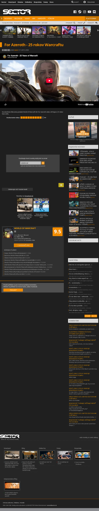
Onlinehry (28, 2)
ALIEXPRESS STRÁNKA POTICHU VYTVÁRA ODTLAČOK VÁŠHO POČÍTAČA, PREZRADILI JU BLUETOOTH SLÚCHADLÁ (82, 231)
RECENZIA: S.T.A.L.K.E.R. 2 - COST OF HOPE (54, 37)
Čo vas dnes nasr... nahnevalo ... (79, 296)
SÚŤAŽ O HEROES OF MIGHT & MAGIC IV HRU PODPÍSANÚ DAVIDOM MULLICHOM (82, 187)
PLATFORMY (91, 18)
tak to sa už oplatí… (74, 400)
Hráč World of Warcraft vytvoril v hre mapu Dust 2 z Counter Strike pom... (26, 265)
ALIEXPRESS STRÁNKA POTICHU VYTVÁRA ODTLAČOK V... (80, 333)
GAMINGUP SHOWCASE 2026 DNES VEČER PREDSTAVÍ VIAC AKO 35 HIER (82, 161)
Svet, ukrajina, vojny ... (76, 310)
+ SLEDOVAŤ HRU (23, 245)
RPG (22, 237)
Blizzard (20, 235)
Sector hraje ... (73, 292)
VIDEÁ (27, 18)
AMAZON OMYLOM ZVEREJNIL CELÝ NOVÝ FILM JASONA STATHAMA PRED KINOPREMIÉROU (83, 205)
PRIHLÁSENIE (91, 2)
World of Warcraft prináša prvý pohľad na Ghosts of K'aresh (22, 272)
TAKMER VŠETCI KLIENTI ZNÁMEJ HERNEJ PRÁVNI (7, 37)
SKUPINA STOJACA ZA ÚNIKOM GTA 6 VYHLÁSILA (38, 37)
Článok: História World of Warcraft (14, 258)
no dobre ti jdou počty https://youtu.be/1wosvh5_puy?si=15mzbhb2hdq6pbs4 (78, 408)
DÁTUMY (44, 23)
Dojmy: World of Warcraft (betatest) (15, 253)
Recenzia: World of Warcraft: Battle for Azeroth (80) (19, 260)
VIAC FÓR (94, 316)
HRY (33, 18)
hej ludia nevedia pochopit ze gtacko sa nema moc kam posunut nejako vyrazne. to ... (82, 353)
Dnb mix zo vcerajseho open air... (80, 265)
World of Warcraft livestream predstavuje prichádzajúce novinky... (24, 269)
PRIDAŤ (80, 23)
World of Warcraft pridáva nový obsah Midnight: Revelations (22, 262)
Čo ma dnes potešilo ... (76, 306)
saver (16, 50)
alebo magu (72, 377)
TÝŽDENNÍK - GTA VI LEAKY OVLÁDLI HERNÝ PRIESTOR (88, 153)
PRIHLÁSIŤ (13, 290)
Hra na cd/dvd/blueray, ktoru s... (79, 274)
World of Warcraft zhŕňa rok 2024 (14, 274)
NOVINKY (8, 18)
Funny (46, 2)
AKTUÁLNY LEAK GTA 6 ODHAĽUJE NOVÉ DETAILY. (84, 37)
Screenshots (73, 287)
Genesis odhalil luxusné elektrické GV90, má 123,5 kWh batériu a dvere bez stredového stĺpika (12, 464)
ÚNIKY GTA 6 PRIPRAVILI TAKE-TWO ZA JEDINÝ (67, 37)
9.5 (57, 231)
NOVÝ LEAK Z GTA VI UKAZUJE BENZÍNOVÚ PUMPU (87, 213)
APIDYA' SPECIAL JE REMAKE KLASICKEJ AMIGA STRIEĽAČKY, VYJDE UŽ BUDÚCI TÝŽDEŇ (81, 221)
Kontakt (22, 503)
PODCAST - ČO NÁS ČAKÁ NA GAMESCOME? (88, 178)
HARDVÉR (41, 18)
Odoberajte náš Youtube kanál (17, 189)
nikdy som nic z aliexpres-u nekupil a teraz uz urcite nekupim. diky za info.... (82, 336)
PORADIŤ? (91, 23)
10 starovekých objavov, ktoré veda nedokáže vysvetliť (11, 494)
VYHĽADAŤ (69, 23)
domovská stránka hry (24, 238)
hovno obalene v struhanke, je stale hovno (81, 329)
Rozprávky (38, 2)
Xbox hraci (72, 269)
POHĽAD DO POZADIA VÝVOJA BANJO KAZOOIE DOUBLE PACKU (88, 195)
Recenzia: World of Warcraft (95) (14, 255)
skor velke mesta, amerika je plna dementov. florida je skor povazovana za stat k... (82, 361)
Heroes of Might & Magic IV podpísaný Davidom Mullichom (82, 140)
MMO (18, 237)
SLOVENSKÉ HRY (35, 23)
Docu (51, 2)
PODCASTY (17, 23)
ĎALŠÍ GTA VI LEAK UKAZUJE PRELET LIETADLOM (23, 37)
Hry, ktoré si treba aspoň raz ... (79, 278)
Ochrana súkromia (8, 503)
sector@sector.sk (52, 505)
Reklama (16, 503)
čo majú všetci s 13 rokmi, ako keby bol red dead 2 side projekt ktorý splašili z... (81, 393)
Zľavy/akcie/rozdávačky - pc (78, 301)
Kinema (20, 2)
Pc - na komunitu (74, 283)
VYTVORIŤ (87, 316)
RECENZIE (18, 18)
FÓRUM (51, 18)
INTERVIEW (25, 23)
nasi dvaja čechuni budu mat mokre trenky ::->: (82, 417)
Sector (3, 2)
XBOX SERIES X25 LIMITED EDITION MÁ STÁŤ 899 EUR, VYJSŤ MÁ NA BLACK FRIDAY (82, 171)
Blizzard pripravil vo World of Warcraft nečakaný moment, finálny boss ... (26, 267)
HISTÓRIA (10, 23)
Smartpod (12, 2)
